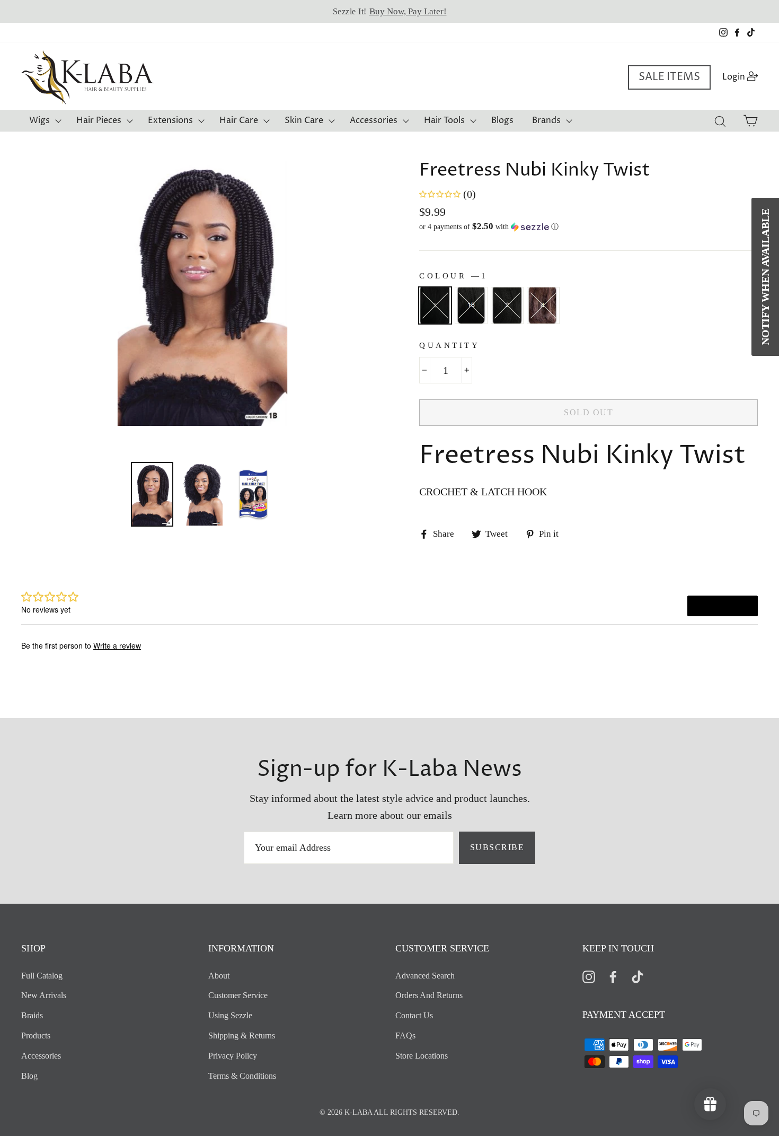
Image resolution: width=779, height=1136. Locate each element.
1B (471, 305)
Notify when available (765, 276)
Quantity (449, 345)
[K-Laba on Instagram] (588, 976)
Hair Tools (444, 120)
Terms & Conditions (242, 1075)
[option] (389, 11)
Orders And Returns (429, 995)
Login (743, 77)
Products (35, 1035)
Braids (32, 1015)
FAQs (405, 1035)
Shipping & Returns (241, 1035)
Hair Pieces (98, 120)
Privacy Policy (232, 1055)
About (218, 975)
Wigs (39, 120)
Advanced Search (425, 975)
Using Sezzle (230, 1015)
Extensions (170, 120)
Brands (546, 120)
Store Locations (421, 1055)
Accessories (373, 120)
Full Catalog (42, 975)
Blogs (502, 120)
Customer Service (238, 995)
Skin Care (304, 120)
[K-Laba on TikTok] (637, 976)
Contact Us (414, 1015)
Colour (452, 276)
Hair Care (238, 120)
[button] (588, 227)
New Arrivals (43, 995)
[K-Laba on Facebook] (613, 976)
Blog (29, 1075)
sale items (669, 77)
